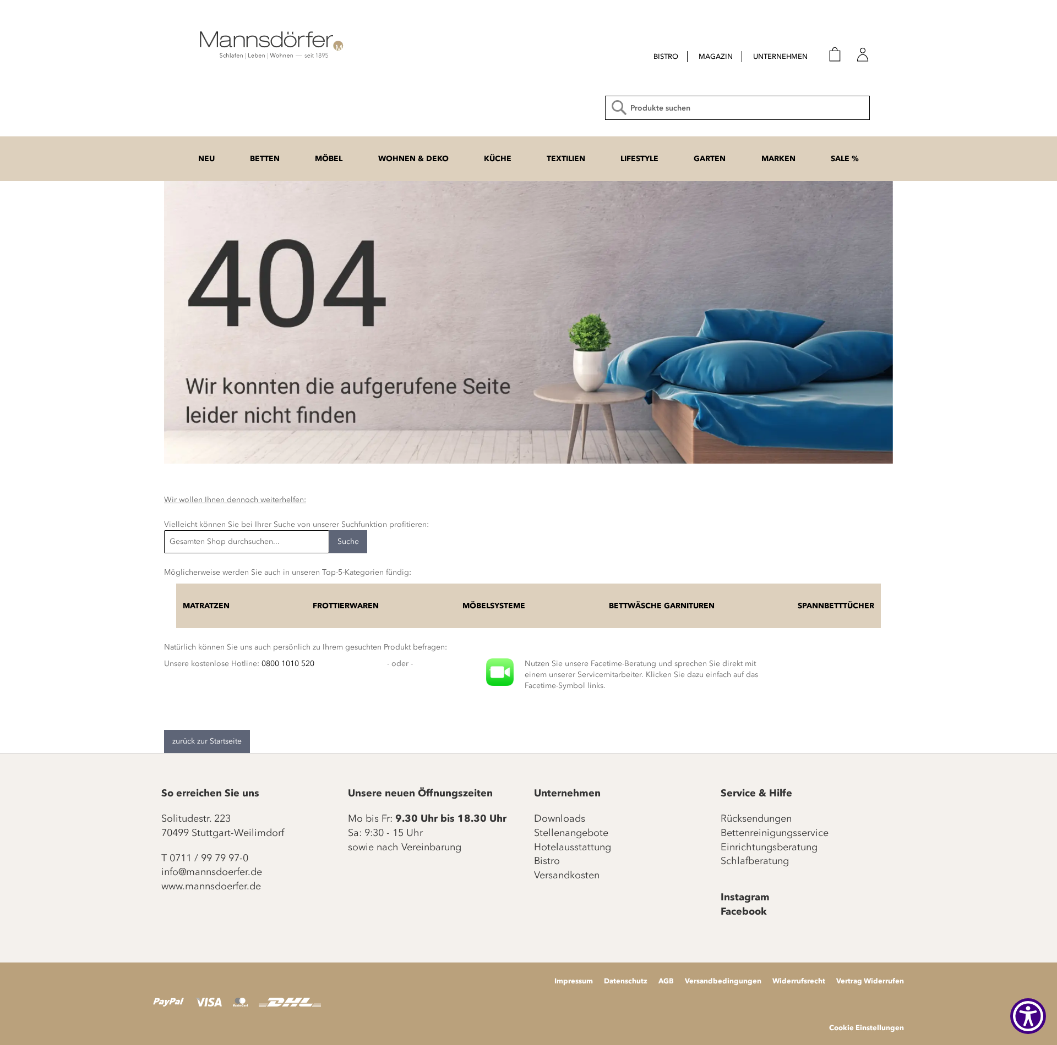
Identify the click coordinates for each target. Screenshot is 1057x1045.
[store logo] (269, 44)
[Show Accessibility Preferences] (1028, 1016)
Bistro (547, 861)
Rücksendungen (756, 818)
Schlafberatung (755, 861)
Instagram (745, 897)
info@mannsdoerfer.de (211, 872)
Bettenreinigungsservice (775, 833)
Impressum (573, 980)
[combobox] (737, 108)
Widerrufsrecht (798, 980)
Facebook (744, 911)
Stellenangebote (571, 833)
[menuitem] (666, 56)
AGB (666, 980)
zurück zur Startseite (207, 741)
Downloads (559, 818)
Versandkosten (567, 875)
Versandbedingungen (723, 980)
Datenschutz (625, 980)
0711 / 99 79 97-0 (209, 858)
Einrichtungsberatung (769, 847)
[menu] (720, 57)
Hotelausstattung (572, 847)
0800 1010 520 (287, 663)
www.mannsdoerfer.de (211, 886)
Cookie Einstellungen (866, 1027)
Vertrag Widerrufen (870, 980)
